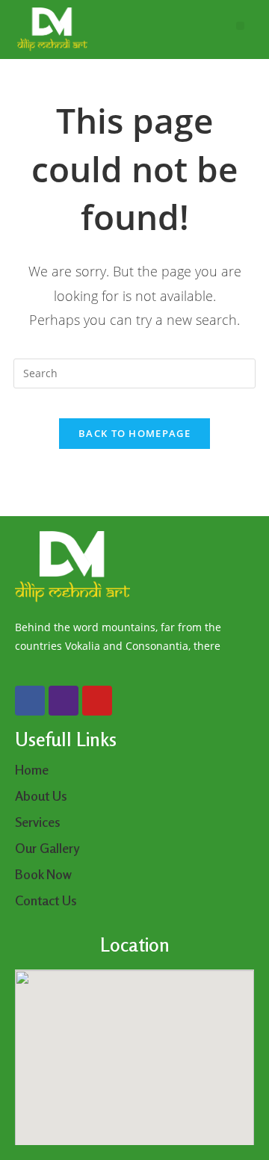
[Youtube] (97, 701)
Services (38, 821)
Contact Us (46, 900)
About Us (42, 795)
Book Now (43, 874)
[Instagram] (63, 701)
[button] (240, 26)
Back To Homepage (134, 433)
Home (32, 769)
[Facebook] (30, 701)
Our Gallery (47, 848)
